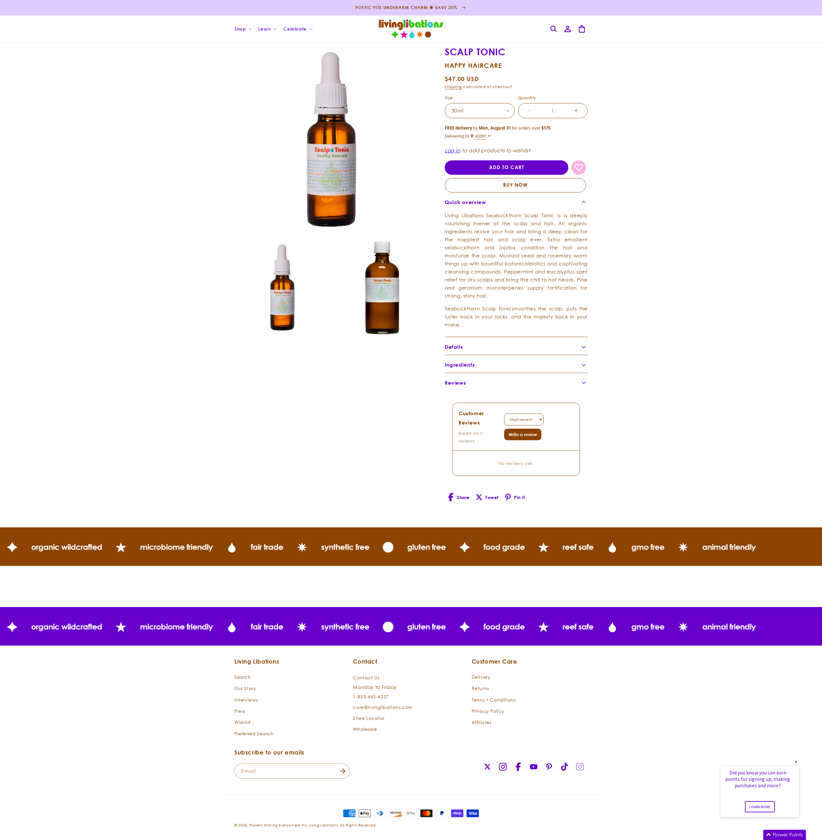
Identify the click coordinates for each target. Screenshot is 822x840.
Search (242, 677)
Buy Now (515, 185)
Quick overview (465, 202)
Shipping (453, 86)
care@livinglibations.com (382, 707)
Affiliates (482, 722)
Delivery (481, 677)
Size (449, 97)
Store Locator (368, 718)
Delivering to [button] (465, 136)
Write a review (523, 434)
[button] (242, 29)
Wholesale (365, 728)
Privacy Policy (488, 711)
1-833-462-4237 (371, 696)
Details (454, 347)
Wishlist (242, 722)
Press (239, 711)
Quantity (527, 97)
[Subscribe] (343, 771)
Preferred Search (254, 733)
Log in (452, 150)
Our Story (245, 688)
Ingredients (460, 365)
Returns (480, 688)
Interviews (246, 699)
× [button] (796, 762)
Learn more (759, 806)
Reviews (455, 383)
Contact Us (366, 677)
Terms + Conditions (494, 699)
